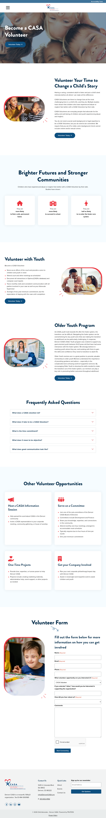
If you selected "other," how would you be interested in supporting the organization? (75, 687)
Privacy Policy (53, 815)
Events (59, 789)
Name (60, 653)
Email (60, 661)
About (59, 785)
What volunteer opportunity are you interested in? (76, 678)
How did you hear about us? (68, 697)
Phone (60, 669)
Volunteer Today (14, 44)
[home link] (20, 784)
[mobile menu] (8, 8)
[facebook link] (6, 804)
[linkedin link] (10, 804)
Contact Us (61, 793)
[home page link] (53, 7)
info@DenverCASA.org (46, 794)
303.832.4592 (45, 799)
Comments (59, 705)
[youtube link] (19, 804)
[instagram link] (14, 804)
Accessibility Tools (97, 2)
